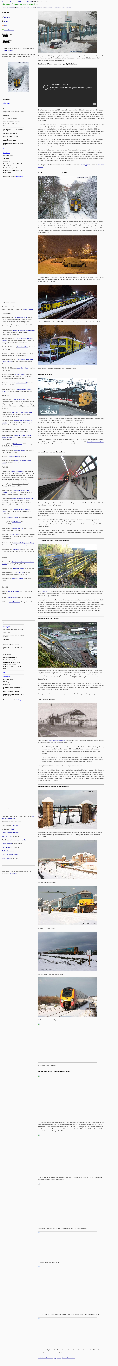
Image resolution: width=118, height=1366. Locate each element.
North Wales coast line (19, 840)
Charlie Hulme (14, 874)
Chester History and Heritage (56, 740)
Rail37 (13, 829)
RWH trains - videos (8, 851)
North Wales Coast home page (47, 1358)
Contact (68, 7)
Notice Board (11, 7)
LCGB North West (21, 383)
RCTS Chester (19, 374)
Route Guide (40, 7)
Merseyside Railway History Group (23, 543)
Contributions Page (7, 50)
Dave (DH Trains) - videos (10, 854)
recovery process (86, 165)
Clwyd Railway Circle (20, 317)
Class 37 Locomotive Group (95, 442)
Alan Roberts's (6, 858)
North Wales (15, 825)
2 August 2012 (46, 591)
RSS (5, 25)
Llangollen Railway (22, 347)
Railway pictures (7, 843)
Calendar (26, 7)
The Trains (48, 7)
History (33, 7)
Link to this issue (9, 30)
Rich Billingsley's (7, 847)
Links (63, 7)
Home (4, 7)
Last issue (7, 17)
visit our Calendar (27, 309)
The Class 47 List (7, 836)
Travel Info (19, 7)
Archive (6, 21)
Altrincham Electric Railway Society (24, 330)
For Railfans (57, 7)
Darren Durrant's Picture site (10, 832)
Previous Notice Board (68, 1358)
